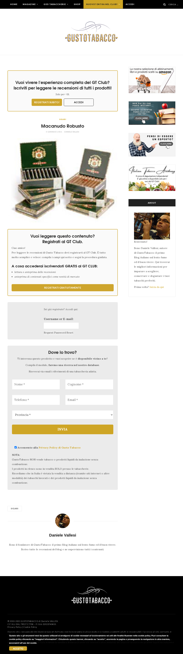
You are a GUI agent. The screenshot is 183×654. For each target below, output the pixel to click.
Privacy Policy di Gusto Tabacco (60, 447)
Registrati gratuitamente (62, 287)
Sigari (62, 119)
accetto (18, 648)
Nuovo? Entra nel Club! (102, 4)
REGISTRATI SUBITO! (47, 102)
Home (13, 4)
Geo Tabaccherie (55, 4)
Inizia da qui (157, 287)
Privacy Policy (15, 627)
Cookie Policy (30, 627)
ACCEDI (78, 102)
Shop (77, 4)
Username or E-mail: (58, 319)
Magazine (29, 4)
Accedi (130, 4)
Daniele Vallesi (71, 132)
